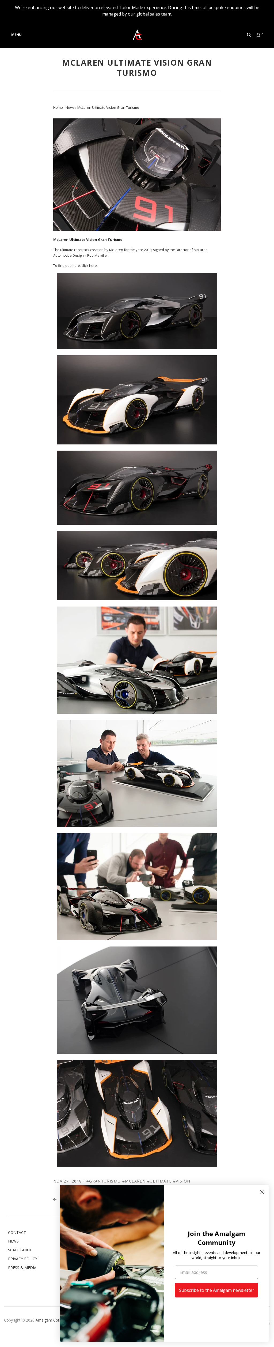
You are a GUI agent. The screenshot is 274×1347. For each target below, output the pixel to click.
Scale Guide (20, 1249)
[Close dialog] (262, 1191)
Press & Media (22, 1267)
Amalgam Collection (53, 1320)
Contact (17, 1232)
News (13, 1241)
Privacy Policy (22, 1258)
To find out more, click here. (75, 265)
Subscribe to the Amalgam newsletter (216, 1290)
